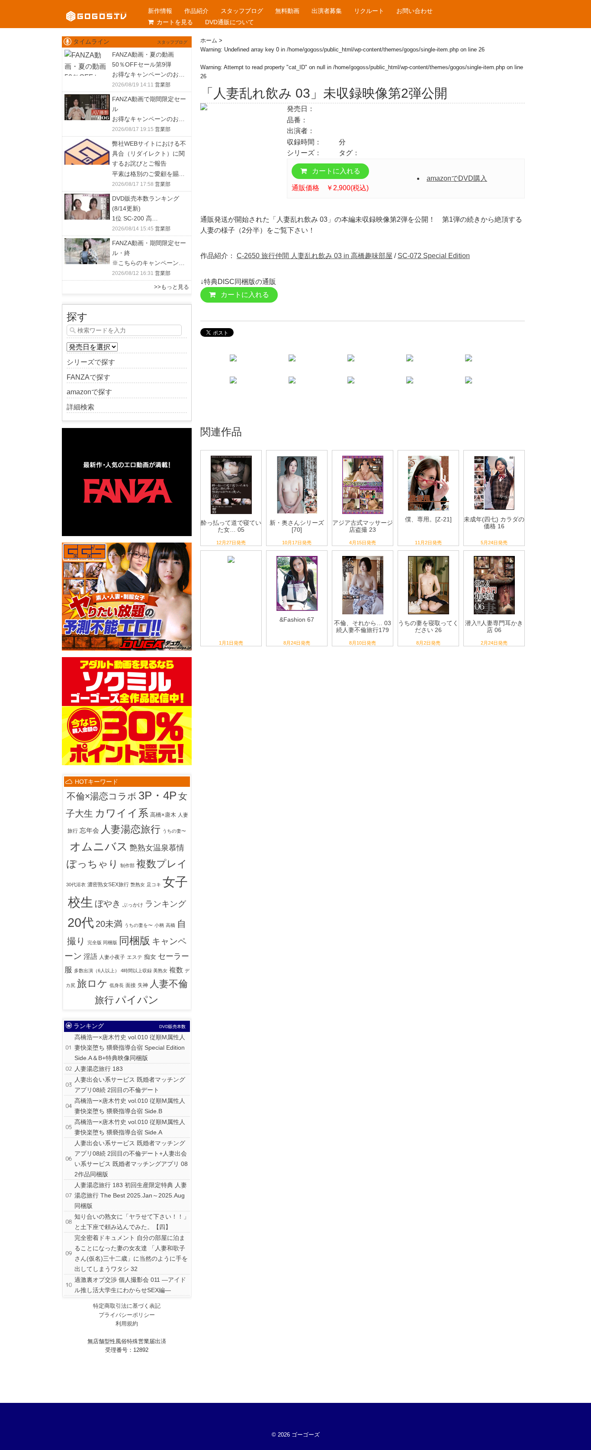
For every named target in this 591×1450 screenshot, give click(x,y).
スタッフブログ (242, 10)
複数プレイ (161, 863)
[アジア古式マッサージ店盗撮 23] (362, 456)
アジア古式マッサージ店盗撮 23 (362, 526)
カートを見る (175, 22)
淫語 (90, 956)
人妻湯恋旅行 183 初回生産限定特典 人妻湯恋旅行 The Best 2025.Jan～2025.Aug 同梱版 (130, 1195)
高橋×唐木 (163, 814)
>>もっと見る (171, 287)
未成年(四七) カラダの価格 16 (494, 523)
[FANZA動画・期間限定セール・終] (87, 243)
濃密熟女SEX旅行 (108, 884)
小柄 (159, 925)
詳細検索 (80, 407)
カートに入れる (335, 171)
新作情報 (160, 10)
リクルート (369, 10)
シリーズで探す (91, 362)
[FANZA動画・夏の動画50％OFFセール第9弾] (87, 55)
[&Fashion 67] (297, 556)
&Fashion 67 (296, 619)
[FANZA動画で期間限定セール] (87, 99)
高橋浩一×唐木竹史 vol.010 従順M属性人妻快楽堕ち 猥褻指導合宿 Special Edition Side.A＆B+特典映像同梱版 (129, 1047)
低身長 (116, 985)
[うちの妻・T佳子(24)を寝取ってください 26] (428, 556)
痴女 (150, 956)
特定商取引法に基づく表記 (127, 1306)
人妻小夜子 (112, 957)
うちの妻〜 (174, 831)
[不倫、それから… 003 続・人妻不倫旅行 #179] (362, 556)
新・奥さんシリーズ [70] (297, 526)
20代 (80, 922)
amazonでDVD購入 (457, 178)
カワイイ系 (121, 813)
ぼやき (108, 903)
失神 (143, 985)
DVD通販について (229, 22)
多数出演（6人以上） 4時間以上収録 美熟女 (120, 970)
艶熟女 (138, 884)
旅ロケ (92, 983)
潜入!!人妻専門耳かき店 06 (494, 627)
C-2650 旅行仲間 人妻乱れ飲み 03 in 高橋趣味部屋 (314, 255)
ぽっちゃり (93, 863)
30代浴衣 (76, 884)
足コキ (154, 884)
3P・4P (157, 795)
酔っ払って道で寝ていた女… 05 (231, 526)
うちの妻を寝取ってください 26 (428, 627)
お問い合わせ (414, 10)
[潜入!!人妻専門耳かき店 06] (494, 556)
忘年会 (89, 830)
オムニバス (99, 846)
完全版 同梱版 (102, 942)
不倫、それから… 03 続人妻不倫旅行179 (362, 627)
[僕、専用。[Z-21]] (428, 456)
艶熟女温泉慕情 (157, 847)
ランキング (165, 903)
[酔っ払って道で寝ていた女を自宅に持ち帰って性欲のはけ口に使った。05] (231, 456)
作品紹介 (196, 10)
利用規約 (127, 1323)
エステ (134, 957)
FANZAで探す (88, 377)
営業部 (162, 84)
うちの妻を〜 (138, 925)
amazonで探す (89, 392)
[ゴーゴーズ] (96, 8)
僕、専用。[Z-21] (428, 519)
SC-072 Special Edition (434, 255)
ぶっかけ (132, 905)
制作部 (127, 865)
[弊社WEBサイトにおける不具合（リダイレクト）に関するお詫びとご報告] (87, 144)
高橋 (170, 925)
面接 (130, 985)
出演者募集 (327, 10)
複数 (176, 970)
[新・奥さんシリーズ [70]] (297, 456)
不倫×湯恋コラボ (102, 796)
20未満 (109, 924)
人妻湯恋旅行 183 (98, 1068)
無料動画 (287, 10)
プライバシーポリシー (127, 1315)
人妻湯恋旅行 (131, 829)
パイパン (137, 1000)
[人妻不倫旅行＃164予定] (231, 556)
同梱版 (134, 940)
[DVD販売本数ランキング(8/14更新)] (87, 199)
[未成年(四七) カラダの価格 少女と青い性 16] (494, 456)
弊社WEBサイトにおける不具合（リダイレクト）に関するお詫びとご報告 (149, 153)
